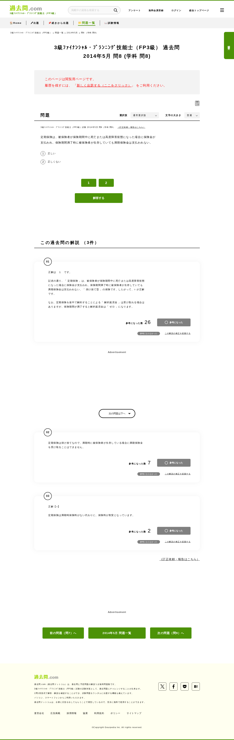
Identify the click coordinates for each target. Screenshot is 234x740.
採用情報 (72, 713)
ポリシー (115, 713)
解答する (98, 198)
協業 (85, 713)
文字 (173, 115)
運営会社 (39, 713)
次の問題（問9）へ (170, 633)
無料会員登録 (156, 10)
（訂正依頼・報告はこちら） (131, 127)
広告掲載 (55, 713)
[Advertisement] (117, 377)
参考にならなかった (148, 333)
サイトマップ (134, 713)
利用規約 (99, 713)
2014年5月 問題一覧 (117, 633)
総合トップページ (199, 10)
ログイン (176, 10)
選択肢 (124, 115)
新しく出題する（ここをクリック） (104, 85)
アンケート (134, 10)
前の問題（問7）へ (63, 633)
